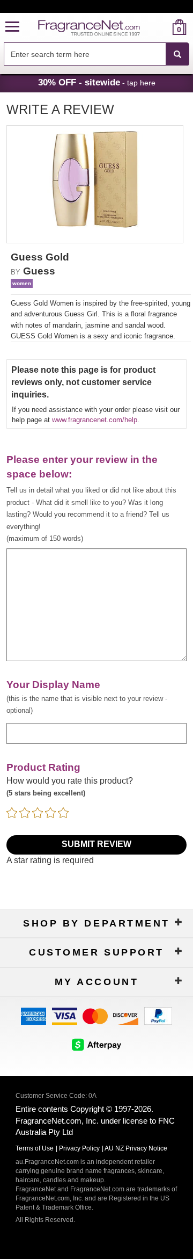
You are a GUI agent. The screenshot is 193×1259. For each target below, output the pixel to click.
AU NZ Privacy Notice (136, 1148)
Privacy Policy (79, 1148)
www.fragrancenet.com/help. (95, 420)
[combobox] (96, 54)
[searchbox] (85, 54)
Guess (39, 271)
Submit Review (96, 844)
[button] (12, 27)
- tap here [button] (96, 82)
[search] (162, 27)
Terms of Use (35, 1148)
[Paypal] (158, 1015)
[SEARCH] (177, 54)
